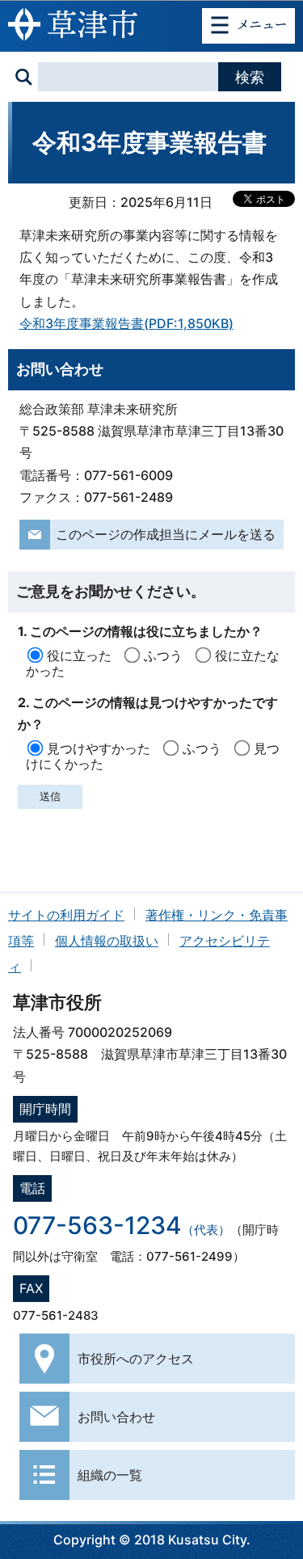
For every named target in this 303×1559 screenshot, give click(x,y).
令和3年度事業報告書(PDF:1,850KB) (126, 323)
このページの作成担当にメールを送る (166, 534)
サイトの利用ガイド (66, 915)
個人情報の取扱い (106, 941)
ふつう (163, 655)
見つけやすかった (98, 748)
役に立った (79, 655)
